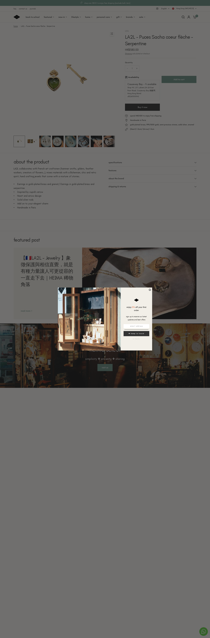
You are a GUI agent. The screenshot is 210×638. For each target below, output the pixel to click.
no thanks (136, 339)
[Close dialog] (150, 290)
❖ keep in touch (136, 333)
